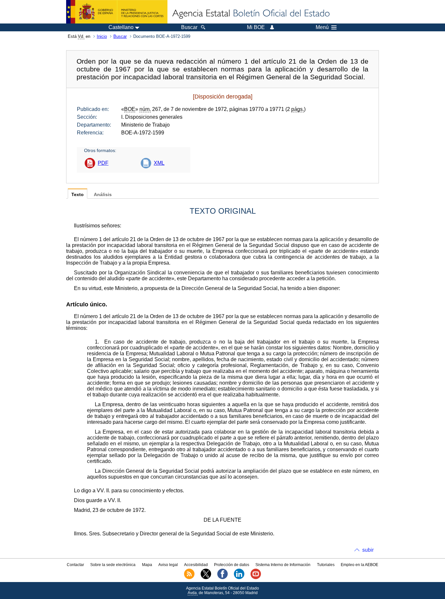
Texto (77, 194)
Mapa (147, 564)
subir (368, 550)
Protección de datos (231, 564)
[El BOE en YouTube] (256, 578)
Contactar (75, 564)
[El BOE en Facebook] (222, 578)
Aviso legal (168, 564)
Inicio (102, 36)
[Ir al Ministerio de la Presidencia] (116, 11)
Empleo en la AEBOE (359, 564)
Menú (322, 27)
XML (159, 163)
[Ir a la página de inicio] (250, 13)
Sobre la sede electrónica (113, 564)
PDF (103, 163)
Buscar (120, 36)
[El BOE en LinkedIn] (239, 578)
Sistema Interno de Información (282, 564)
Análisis (103, 194)
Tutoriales (326, 564)
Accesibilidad (196, 564)
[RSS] (189, 578)
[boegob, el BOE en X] (206, 578)
